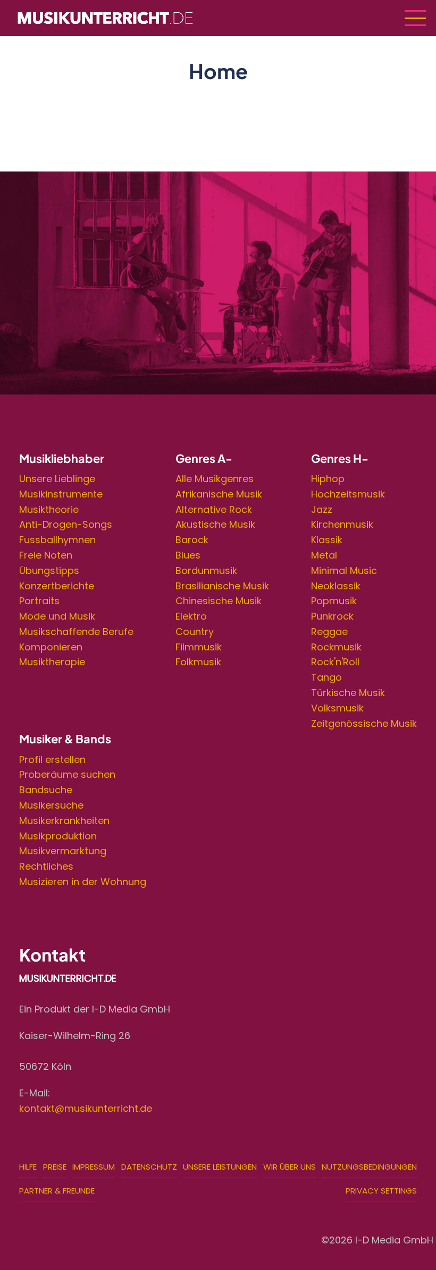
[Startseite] (105, 17)
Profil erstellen (52, 759)
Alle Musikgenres (214, 478)
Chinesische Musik (218, 600)
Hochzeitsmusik (348, 494)
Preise (54, 1166)
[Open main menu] (415, 18)
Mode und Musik (57, 616)
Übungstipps (49, 570)
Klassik (326, 539)
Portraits (39, 600)
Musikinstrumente (61, 494)
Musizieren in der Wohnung (82, 881)
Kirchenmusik (342, 524)
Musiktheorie (49, 509)
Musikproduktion (58, 836)
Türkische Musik (348, 692)
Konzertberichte (56, 586)
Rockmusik (336, 647)
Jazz (321, 509)
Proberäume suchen (67, 774)
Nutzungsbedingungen (369, 1166)
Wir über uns (289, 1166)
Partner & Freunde (57, 1190)
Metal (324, 555)
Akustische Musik (215, 524)
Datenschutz (149, 1166)
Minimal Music (344, 570)
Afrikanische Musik (218, 494)
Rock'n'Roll (335, 661)
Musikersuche (51, 805)
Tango (326, 677)
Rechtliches (46, 866)
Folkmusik (198, 661)
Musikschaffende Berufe (76, 631)
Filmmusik (198, 647)
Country (194, 631)
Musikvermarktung (62, 850)
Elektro (191, 616)
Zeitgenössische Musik (364, 723)
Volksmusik (337, 708)
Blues (187, 555)
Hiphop (328, 478)
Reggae (329, 631)
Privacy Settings (381, 1190)
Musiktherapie (52, 661)
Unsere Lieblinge (57, 478)
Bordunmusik (206, 570)
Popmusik (334, 600)
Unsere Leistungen (220, 1166)
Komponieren (50, 647)
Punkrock (332, 616)
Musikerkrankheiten (64, 820)
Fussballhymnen (57, 539)
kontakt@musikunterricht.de (85, 1108)
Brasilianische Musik (222, 586)
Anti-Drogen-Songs (65, 524)
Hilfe (28, 1166)
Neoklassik (335, 586)
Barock (191, 539)
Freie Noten (45, 555)
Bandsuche (45, 789)
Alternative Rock (213, 509)
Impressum (93, 1166)
